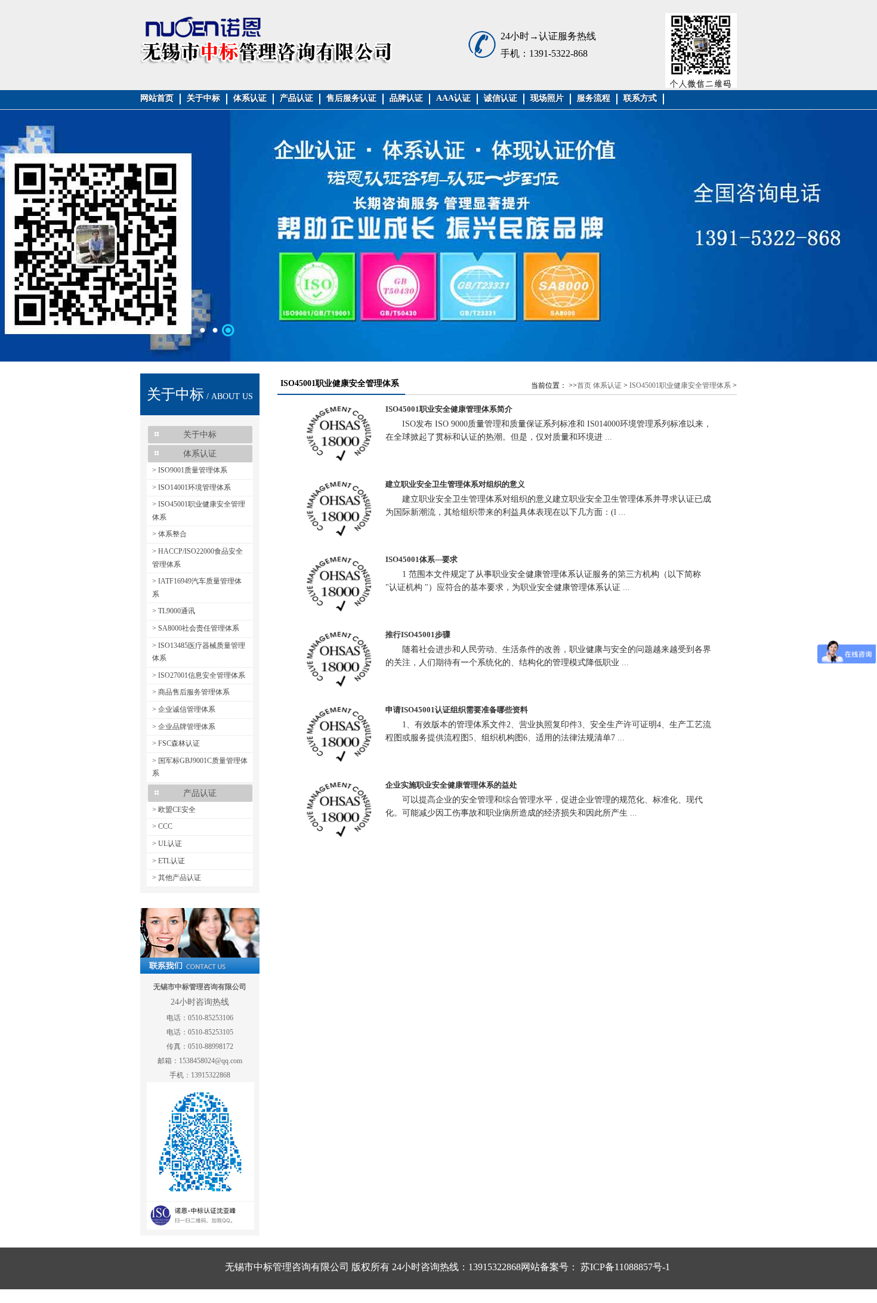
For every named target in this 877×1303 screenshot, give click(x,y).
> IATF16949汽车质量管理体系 (197, 587)
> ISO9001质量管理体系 (189, 470)
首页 (584, 385)
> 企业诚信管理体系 (183, 709)
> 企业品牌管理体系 (183, 726)
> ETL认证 (168, 861)
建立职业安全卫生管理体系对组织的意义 (455, 484)
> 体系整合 (169, 534)
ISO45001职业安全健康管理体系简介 (448, 409)
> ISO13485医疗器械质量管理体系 (198, 652)
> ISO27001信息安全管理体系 (198, 675)
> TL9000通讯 (173, 611)
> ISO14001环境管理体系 (191, 487)
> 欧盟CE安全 (174, 809)
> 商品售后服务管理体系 (191, 692)
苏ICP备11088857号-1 (624, 1267)
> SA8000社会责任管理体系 (195, 628)
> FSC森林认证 (176, 743)
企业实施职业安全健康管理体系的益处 (451, 784)
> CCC (162, 826)
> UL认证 (167, 843)
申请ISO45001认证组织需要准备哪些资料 (456, 709)
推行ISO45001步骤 (417, 634)
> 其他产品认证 (176, 877)
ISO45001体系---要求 (421, 559)
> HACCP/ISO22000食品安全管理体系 (197, 558)
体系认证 (607, 385)
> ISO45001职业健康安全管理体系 (198, 510)
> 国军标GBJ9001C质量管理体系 (200, 767)
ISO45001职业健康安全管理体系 (680, 385)
